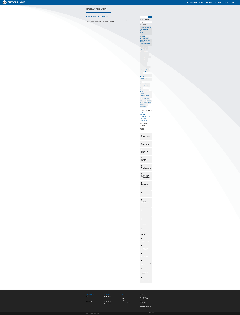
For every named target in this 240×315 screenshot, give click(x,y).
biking (143, 36)
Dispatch (148, 67)
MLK (148, 85)
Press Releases (89, 301)
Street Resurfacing (143, 112)
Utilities (149, 102)
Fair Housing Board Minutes (144, 79)
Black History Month (144, 38)
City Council (142, 49)
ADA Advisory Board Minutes (144, 33)
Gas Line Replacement (144, 83)
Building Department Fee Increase (97, 16)
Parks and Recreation (144, 89)
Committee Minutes (144, 55)
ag (140, 36)
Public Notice (146, 98)
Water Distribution (144, 104)
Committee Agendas (144, 53)
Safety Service (143, 100)
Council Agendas (143, 63)
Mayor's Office (143, 85)
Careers (145, 47)
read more (88, 23)
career (141, 47)
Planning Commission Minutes (144, 96)
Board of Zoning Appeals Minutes (145, 44)
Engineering (146, 71)
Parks (141, 87)
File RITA (106, 299)
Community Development (145, 57)
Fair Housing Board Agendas (144, 75)
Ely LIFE (147, 69)
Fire (141, 81)
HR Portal (146, 306)
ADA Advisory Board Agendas (144, 30)
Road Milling (142, 114)
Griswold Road (143, 118)
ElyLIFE (141, 71)
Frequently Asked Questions (127, 302)
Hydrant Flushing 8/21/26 (145, 116)
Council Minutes (143, 65)
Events (141, 72)
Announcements (89, 299)
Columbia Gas (143, 51)
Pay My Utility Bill (107, 296)
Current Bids (142, 67)
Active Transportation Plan (145, 27)
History (123, 300)
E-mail (150, 306)
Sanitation (149, 100)
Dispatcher (142, 69)
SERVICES (201, 2)
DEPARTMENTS (209, 2)
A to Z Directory (125, 295)
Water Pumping (143, 106)
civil (147, 49)
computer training (143, 61)
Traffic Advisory (143, 102)
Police (141, 98)
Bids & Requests (107, 301)
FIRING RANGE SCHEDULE (192, 2)
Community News (143, 59)
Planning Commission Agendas (144, 92)
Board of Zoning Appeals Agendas (145, 41)
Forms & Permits (107, 303)
